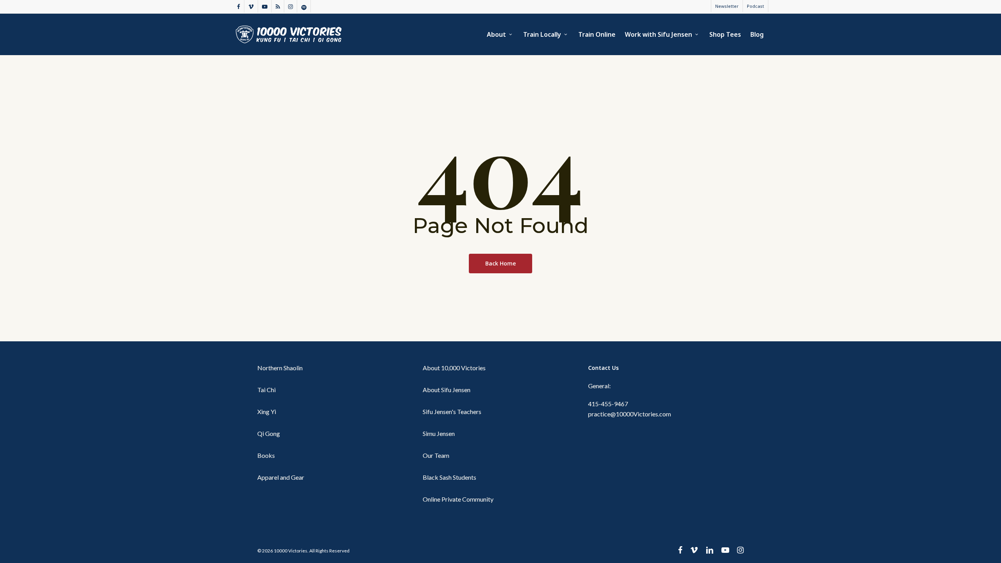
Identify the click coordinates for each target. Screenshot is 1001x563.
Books (266, 455)
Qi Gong (268, 433)
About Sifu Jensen (446, 389)
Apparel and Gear (280, 477)
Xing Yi (266, 411)
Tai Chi (266, 389)
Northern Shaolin (280, 367)
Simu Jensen (439, 433)
